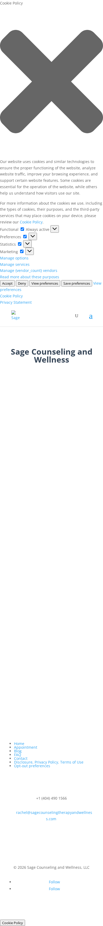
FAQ (17, 754)
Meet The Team (51, 592)
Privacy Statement (16, 302)
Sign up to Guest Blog (51, 641)
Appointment (25, 747)
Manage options (14, 258)
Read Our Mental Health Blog (51, 619)
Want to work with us (51, 388)
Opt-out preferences (32, 765)
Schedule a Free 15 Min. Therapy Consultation (51, 567)
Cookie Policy (31, 221)
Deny (22, 283)
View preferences (44, 283)
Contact (20, 758)
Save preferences (76, 283)
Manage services (15, 264)
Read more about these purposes (29, 276)
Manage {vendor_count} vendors (28, 270)
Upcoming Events (51, 663)
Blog (18, 750)
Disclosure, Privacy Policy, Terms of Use (48, 762)
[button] (51, 82)
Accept (7, 283)
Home (19, 743)
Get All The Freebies (51, 713)
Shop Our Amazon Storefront (51, 690)
